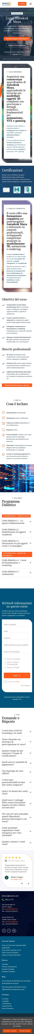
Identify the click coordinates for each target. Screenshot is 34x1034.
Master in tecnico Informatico (11, 955)
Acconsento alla (13, 681)
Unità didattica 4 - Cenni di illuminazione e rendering (14, 563)
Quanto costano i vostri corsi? (13, 843)
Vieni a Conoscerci (8, 1008)
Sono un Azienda (13, 659)
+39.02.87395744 (11, 909)
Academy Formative (8, 972)
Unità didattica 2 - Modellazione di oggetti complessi (14, 532)
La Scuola (5, 999)
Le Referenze (6, 1004)
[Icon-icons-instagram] (4, 931)
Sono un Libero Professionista (13, 663)
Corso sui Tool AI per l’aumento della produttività (14, 946)
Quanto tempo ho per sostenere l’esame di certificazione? (12, 753)
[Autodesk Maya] (17, 193)
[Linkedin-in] (14, 931)
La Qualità (5, 1001)
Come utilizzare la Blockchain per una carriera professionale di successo (16, 982)
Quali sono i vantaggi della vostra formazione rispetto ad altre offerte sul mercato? (14, 803)
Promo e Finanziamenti (9, 967)
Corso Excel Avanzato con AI (11, 950)
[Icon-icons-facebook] (9, 931)
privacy (17, 681)
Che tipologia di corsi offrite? (12, 772)
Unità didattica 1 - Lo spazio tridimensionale (13, 522)
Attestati (5, 964)
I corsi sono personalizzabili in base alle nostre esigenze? (13, 782)
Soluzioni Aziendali (8, 969)
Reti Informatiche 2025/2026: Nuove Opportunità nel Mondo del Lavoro (14, 988)
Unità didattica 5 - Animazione (11, 573)
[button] (17, 521)
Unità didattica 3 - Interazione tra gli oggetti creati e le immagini (15, 543)
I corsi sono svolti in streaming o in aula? (12, 731)
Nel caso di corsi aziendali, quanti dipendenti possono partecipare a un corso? (15, 817)
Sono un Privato (13, 667)
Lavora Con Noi (7, 1006)
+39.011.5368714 (12, 922)
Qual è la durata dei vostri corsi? (15, 792)
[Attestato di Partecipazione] (6, 192)
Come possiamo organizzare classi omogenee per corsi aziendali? (11, 831)
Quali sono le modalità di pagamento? (14, 763)
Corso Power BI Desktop (10, 953)
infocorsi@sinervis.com (10, 896)
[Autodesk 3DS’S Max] (27, 193)
